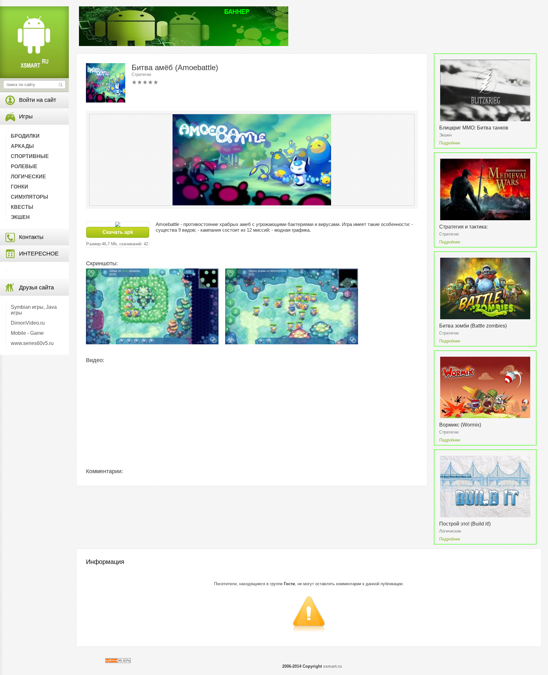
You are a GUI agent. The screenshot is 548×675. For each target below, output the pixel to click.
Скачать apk (117, 232)
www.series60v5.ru (32, 343)
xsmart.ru (332, 666)
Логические (450, 531)
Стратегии (141, 74)
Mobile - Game (27, 333)
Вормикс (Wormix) (460, 424)
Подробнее (449, 143)
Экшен (445, 135)
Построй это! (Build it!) (465, 523)
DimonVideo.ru (28, 323)
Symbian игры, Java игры (34, 309)
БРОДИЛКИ (25, 136)
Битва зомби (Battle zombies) (473, 325)
